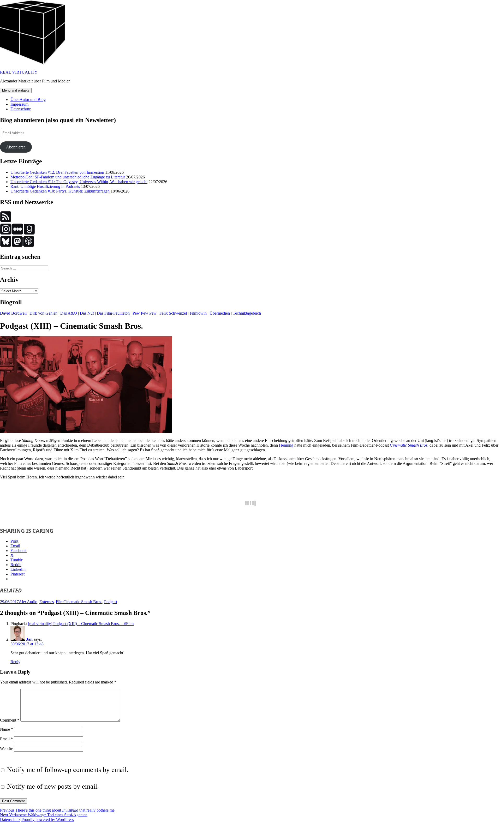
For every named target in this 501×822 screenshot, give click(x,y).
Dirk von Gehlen (43, 313)
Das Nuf (87, 313)
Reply (15, 661)
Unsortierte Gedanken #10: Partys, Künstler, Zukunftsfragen (60, 191)
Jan (29, 639)
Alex (23, 601)
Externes (46, 601)
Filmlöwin (198, 313)
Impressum (19, 104)
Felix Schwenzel (173, 313)
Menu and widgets (15, 90)
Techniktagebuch (247, 313)
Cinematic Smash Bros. (409, 445)
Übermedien (220, 313)
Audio (32, 601)
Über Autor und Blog (28, 99)
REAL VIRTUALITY (19, 72)
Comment (9, 720)
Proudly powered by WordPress (47, 819)
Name (6, 729)
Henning (286, 445)
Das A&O (68, 313)
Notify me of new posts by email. (53, 786)
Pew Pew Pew (145, 313)
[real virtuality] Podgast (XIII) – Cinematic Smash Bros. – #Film (81, 623)
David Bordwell (13, 313)
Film (59, 601)
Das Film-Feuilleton (113, 313)
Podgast (110, 601)
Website (6, 748)
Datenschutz (20, 109)
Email (6, 739)
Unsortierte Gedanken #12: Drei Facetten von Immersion (57, 172)
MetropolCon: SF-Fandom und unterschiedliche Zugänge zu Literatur (67, 177)
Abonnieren (16, 147)
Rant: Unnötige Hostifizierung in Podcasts (45, 186)
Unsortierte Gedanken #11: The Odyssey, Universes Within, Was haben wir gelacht (78, 181)
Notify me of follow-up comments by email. (67, 769)
